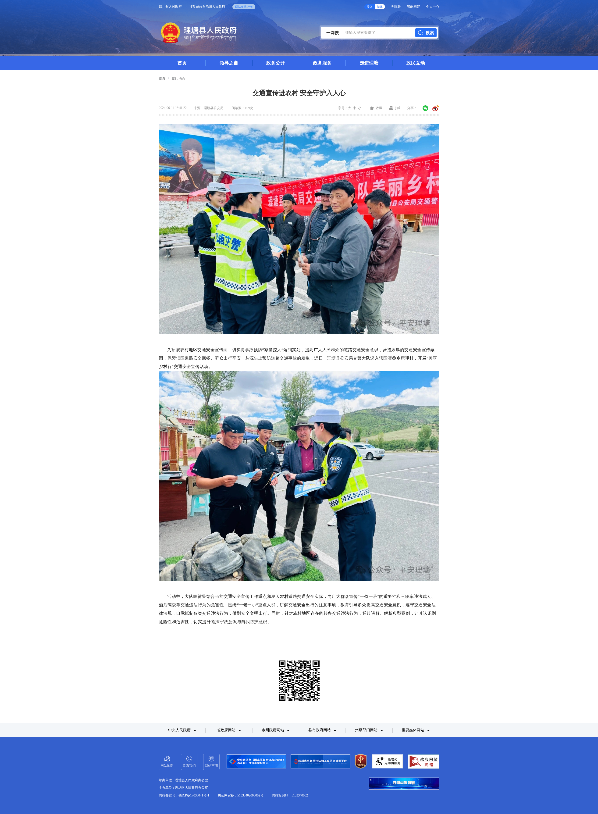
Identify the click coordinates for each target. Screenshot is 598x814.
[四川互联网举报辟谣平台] (404, 784)
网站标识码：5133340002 (290, 795)
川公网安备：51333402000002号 (240, 795)
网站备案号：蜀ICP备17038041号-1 (184, 795)
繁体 (380, 6)
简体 (369, 6)
